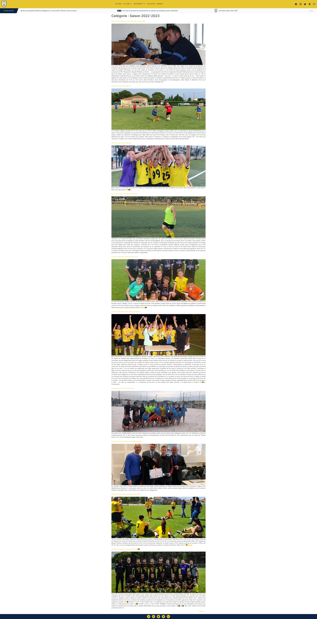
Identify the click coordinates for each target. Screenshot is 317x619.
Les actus (151, 4)
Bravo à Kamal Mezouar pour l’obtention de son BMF (128, 21)
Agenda (160, 4)
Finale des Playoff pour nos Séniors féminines (125, 494)
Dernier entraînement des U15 (121, 86)
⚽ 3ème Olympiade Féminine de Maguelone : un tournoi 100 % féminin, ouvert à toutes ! (242, 11)
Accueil (118, 4)
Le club (126, 4)
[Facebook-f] (148, 616)
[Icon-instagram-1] (300, 4)
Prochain (202, 611)
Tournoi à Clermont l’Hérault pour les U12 (124, 257)
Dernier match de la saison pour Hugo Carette (126, 441)
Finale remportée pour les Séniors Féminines (125, 312)
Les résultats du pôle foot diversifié (122, 388)
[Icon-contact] (314, 4)
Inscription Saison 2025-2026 (35, 11)
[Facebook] (296, 4)
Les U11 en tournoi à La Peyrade (121, 143)
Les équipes (138, 4)
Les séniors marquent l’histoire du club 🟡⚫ (125, 549)
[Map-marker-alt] (310, 4)
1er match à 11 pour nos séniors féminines (124, 194)
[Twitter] (305, 4)
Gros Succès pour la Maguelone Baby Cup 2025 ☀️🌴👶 (140, 11)
